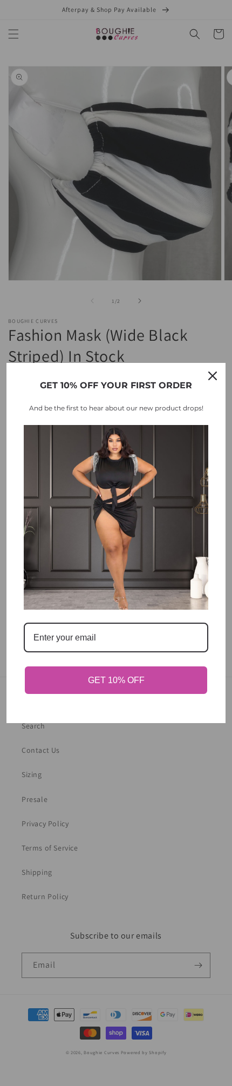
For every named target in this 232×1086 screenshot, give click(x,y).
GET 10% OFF (116, 680)
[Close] (213, 376)
